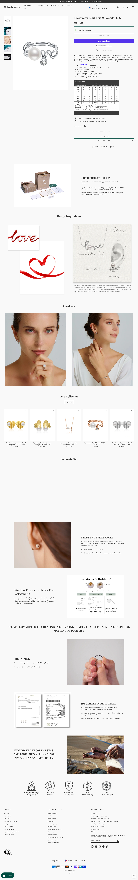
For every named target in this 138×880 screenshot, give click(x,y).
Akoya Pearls (52, 832)
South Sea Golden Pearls (55, 837)
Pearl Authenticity (53, 816)
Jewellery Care (104, 136)
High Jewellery (67, 5)
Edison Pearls (52, 826)
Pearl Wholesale (9, 834)
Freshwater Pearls (53, 824)
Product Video (82, 64)
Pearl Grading (52, 818)
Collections (27, 5)
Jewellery (54, 5)
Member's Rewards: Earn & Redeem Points (104, 821)
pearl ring (105, 55)
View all (69, 402)
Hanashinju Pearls (53, 842)
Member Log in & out (97, 824)
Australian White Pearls (55, 829)
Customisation (41, 5)
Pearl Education (52, 813)
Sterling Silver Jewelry (98, 826)
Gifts (25, 9)
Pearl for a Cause (9, 829)
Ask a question (104, 140)
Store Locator (8, 816)
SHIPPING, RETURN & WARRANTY (104, 132)
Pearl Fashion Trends (10, 821)
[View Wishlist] (128, 7)
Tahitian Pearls (52, 834)
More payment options (104, 46)
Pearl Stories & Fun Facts (12, 832)
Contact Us (94, 813)
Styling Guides (8, 824)
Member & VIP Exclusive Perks (100, 818)
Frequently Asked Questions (99, 816)
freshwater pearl (123, 59)
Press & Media (8, 826)
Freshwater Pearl (89, 68)
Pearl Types (51, 821)
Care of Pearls (95, 829)
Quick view (16, 439)
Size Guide (7, 818)
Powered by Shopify (69, 873)
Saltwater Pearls (53, 840)
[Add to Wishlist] (26, 410)
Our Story (7, 813)
